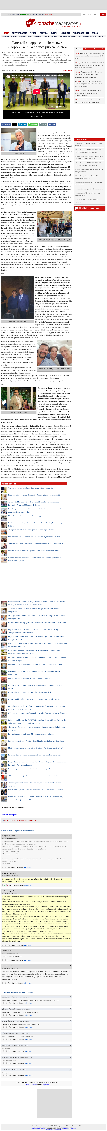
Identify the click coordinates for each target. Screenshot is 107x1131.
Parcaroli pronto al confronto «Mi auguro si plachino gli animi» (31, 734)
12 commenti (67, 70)
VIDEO (95, 33)
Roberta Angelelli (8, 891)
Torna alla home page (9, 814)
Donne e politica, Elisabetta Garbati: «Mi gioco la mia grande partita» (34, 699)
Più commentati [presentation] (98, 49)
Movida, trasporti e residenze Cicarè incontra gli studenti (29, 678)
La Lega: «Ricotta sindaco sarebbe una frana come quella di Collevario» (35, 755)
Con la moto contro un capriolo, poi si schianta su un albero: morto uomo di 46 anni (89, 55)
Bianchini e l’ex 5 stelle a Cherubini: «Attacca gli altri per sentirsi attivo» (35, 495)
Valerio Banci (6, 950)
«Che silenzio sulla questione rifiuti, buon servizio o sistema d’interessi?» (35, 776)
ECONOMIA (65, 33)
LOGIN (32, 14)
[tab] (78, 49)
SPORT (33, 33)
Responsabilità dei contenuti (38, 1128)
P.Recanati (37, 36)
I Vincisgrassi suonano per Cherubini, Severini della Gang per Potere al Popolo (37, 713)
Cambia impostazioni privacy (53, 1129)
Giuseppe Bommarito (9, 873)
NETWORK (49, 14)
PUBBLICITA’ (24, 14)
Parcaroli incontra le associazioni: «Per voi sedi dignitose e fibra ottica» (35, 537)
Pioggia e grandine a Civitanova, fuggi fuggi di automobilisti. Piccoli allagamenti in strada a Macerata (88, 74)
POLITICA (44, 33)
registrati (46, 1084)
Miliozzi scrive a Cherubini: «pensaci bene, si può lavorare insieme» (33, 551)
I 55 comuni (5, 36)
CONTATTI (15, 14)
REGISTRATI (40, 14)
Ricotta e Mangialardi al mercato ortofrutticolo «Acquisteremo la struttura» (36, 790)
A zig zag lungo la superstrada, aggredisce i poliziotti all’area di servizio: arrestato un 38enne (88, 83)
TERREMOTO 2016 (81, 33)
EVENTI (54, 33)
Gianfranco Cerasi (8, 836)
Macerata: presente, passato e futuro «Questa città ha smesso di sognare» (35, 664)
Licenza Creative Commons (69, 1128)
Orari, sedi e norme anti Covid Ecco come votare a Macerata (30, 488)
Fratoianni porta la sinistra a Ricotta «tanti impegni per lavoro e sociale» (35, 769)
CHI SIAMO (7, 14)
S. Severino (63, 36)
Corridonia (72, 36)
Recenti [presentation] (87, 49)
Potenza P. (54, 36)
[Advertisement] (34, 583)
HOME (6, 33)
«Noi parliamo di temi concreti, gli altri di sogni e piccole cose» (31, 530)
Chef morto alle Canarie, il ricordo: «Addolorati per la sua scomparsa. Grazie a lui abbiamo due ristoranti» (89, 65)
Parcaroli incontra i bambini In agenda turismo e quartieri (29, 692)
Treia (79, 36)
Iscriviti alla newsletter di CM (20, 820)
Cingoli (100, 36)
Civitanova (22, 36)
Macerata (14, 36)
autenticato (27, 867)
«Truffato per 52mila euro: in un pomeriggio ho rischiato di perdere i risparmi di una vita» (88, 93)
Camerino (85, 36)
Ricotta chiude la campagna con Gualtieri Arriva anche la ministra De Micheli (37, 623)
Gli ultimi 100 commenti (89, 208)
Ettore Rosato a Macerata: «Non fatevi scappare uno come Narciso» (33, 516)
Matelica (93, 36)
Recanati (30, 36)
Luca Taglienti (7, 966)
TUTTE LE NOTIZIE (19, 33)
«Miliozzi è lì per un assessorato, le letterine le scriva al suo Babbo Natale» (36, 544)
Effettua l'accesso (31, 1084)
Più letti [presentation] (78, 49)
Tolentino (46, 36)
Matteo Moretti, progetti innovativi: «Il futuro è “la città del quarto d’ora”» (36, 748)
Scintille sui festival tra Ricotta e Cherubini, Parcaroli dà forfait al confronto (36, 741)
